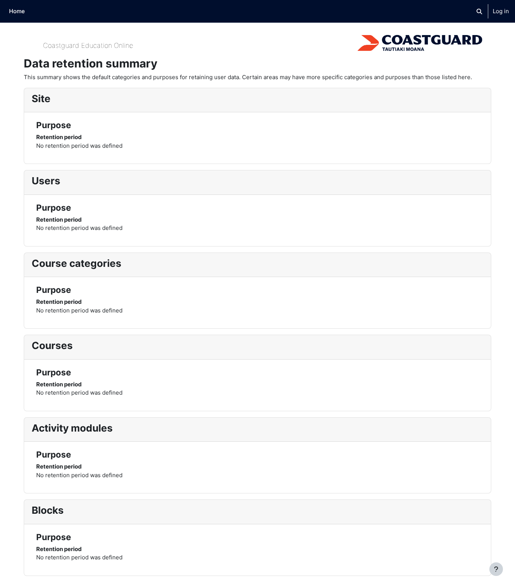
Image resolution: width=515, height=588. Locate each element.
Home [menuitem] (17, 11)
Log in (501, 11)
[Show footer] (496, 569)
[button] (479, 11)
